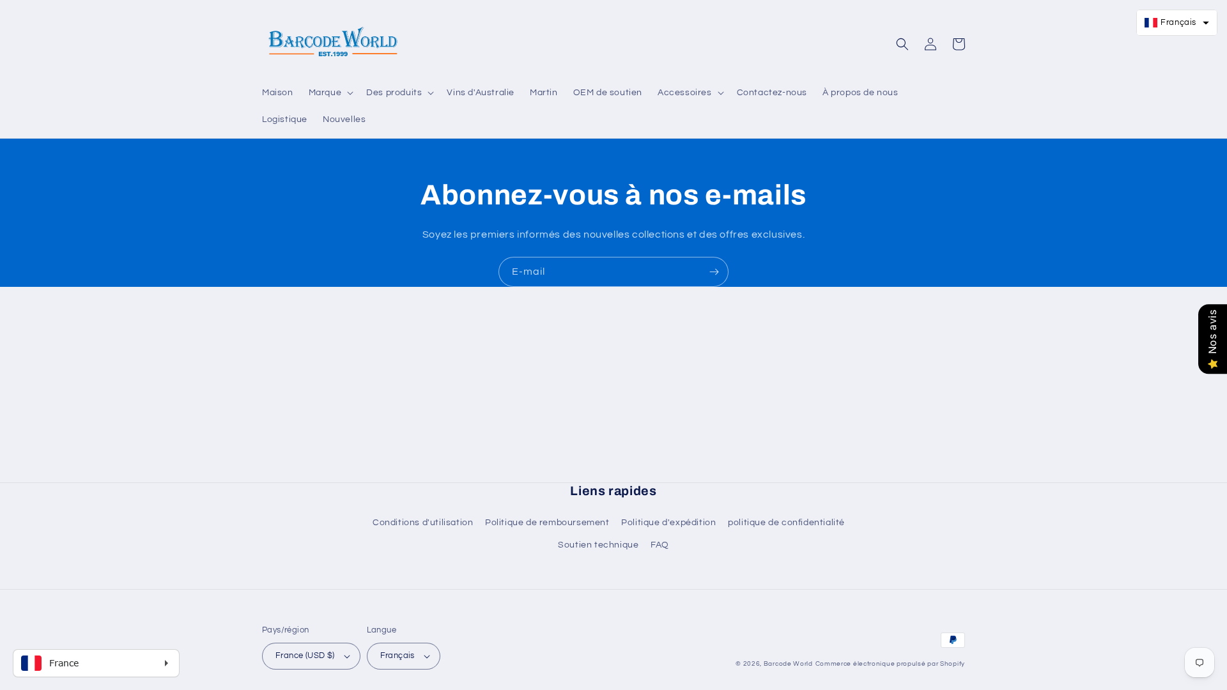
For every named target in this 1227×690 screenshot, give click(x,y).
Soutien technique (598, 544)
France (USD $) (305, 655)
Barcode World (788, 664)
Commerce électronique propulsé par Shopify (890, 664)
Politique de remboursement (547, 522)
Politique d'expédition (668, 522)
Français (397, 655)
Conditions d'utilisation (423, 522)
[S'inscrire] (714, 272)
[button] (330, 92)
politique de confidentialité (786, 522)
